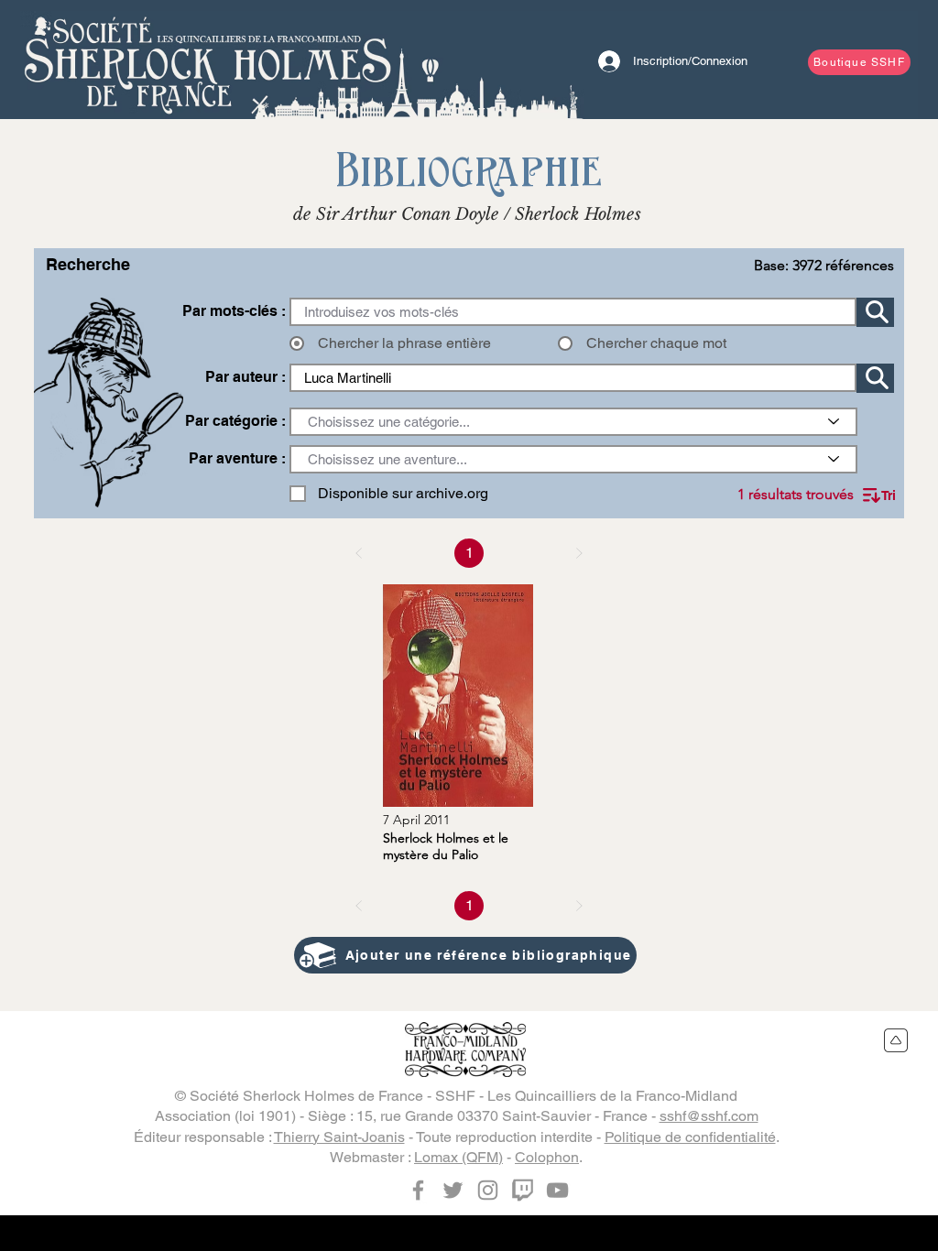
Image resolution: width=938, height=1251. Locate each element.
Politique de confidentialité (690, 1137)
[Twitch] (522, 1190)
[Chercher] (875, 312)
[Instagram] (487, 1190)
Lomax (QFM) (458, 1157)
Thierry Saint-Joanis (339, 1137)
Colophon (547, 1157)
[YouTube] (557, 1190)
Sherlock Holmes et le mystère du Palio (445, 846)
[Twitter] (453, 1190)
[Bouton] (208, 59)
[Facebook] (418, 1190)
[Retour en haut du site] (896, 1040)
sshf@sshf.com (709, 1116)
